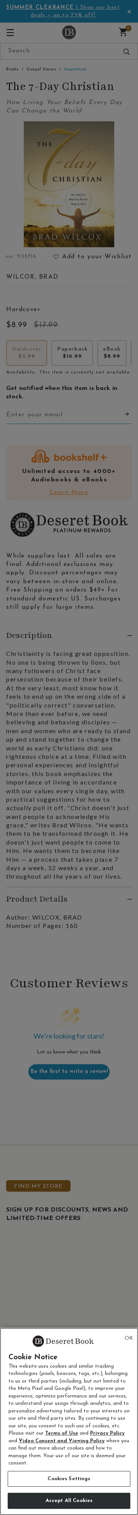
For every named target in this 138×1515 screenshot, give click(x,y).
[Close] (128, 1338)
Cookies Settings (69, 1478)
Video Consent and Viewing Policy (62, 1440)
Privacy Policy (107, 1433)
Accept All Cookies (69, 1500)
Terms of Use (61, 1433)
